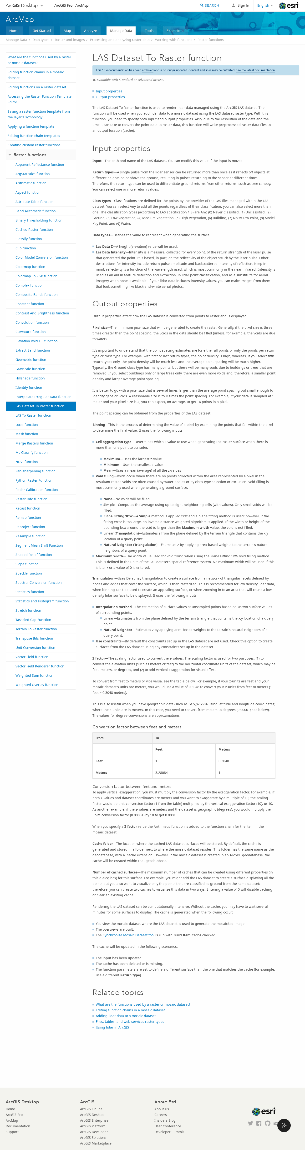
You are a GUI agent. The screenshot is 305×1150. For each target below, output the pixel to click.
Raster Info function (31, 499)
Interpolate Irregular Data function (43, 396)
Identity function (28, 387)
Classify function (28, 239)
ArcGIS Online (91, 1109)
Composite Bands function (36, 294)
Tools (149, 30)
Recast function (27, 508)
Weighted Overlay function (36, 684)
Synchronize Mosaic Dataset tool (128, 935)
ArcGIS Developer (94, 1132)
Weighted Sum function (34, 675)
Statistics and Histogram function (42, 601)
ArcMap (82, 5)
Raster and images (70, 39)
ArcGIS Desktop (92, 1114)
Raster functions (211, 39)
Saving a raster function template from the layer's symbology (39, 114)
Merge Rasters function (34, 443)
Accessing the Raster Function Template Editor (39, 99)
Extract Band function (32, 350)
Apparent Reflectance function (39, 164)
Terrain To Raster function (36, 629)
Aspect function (28, 192)
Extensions (175, 30)
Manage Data (121, 30)
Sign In (243, 5)
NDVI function (26, 461)
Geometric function (30, 359)
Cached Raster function (34, 229)
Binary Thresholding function (38, 220)
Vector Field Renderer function (39, 666)
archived (147, 70)
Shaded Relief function (33, 554)
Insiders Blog (165, 1120)
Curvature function (30, 331)
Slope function (27, 564)
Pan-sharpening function (35, 471)
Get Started (41, 30)
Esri (289, 5)
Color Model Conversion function (41, 257)
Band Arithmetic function (35, 211)
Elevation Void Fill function (36, 341)
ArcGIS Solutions (93, 1137)
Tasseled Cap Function (33, 619)
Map (67, 30)
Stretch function (28, 610)
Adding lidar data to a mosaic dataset (126, 1016)
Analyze (90, 30)
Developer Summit (169, 1132)
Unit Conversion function (35, 647)
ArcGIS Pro (63, 5)
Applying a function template (31, 126)
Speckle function (28, 573)
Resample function (30, 536)
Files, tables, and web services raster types (130, 1021)
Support (12, 1132)
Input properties (109, 91)
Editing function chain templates (34, 135)
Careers (160, 1114)
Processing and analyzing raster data (120, 39)
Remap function (28, 517)
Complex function (29, 285)
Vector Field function (31, 657)
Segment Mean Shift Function (39, 545)
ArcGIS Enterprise (94, 1120)
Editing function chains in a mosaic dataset (36, 75)
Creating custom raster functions (34, 145)
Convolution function (32, 322)
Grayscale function (30, 369)
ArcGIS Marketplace (96, 1143)
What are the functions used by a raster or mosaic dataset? (39, 60)
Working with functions (173, 39)
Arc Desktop (22, 5)
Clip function (25, 248)
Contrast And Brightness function (42, 313)
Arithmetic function (30, 183)
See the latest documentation (255, 70)
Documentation (18, 1126)
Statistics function (29, 592)
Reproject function (30, 527)
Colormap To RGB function (36, 276)
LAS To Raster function (33, 415)
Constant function (29, 304)
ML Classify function (31, 452)
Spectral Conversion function (38, 582)
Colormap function (30, 266)
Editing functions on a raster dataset (37, 87)
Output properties (110, 97)
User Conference (167, 1126)
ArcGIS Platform (92, 1126)
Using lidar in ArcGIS (112, 1027)
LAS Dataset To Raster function (39, 406)
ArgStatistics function (32, 173)
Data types (40, 39)
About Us (161, 1109)
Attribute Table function (34, 201)
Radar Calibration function (36, 489)
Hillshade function (30, 378)
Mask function (26, 434)
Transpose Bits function (34, 638)
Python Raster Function (33, 480)
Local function (26, 424)
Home (14, 30)
